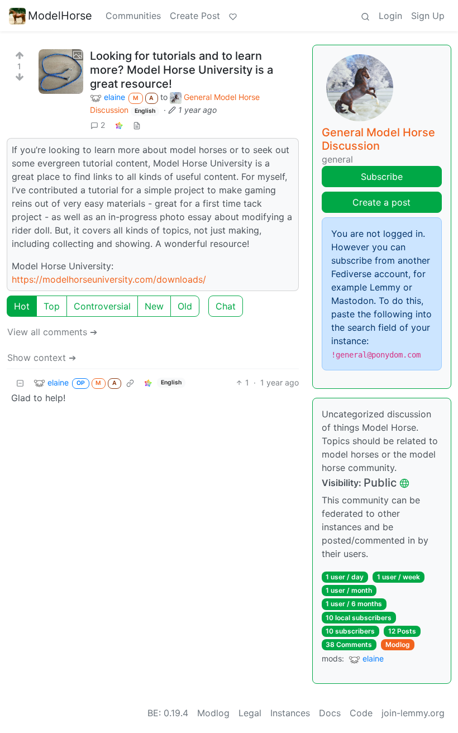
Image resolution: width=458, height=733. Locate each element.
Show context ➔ (41, 357)
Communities (133, 15)
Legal (249, 712)
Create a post (381, 202)
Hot (22, 306)
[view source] (137, 124)
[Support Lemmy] (233, 15)
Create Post (195, 15)
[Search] (365, 15)
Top (52, 306)
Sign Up (428, 15)
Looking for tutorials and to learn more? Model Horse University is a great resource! (181, 70)
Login (390, 15)
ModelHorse (60, 15)
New (154, 306)
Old (185, 306)
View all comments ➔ (52, 331)
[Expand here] (61, 71)
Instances (290, 712)
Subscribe (382, 176)
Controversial (102, 306)
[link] (119, 124)
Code (361, 712)
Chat (226, 306)
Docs (330, 712)
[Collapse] (20, 382)
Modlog (397, 644)
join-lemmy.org (413, 712)
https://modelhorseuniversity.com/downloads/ (109, 279)
